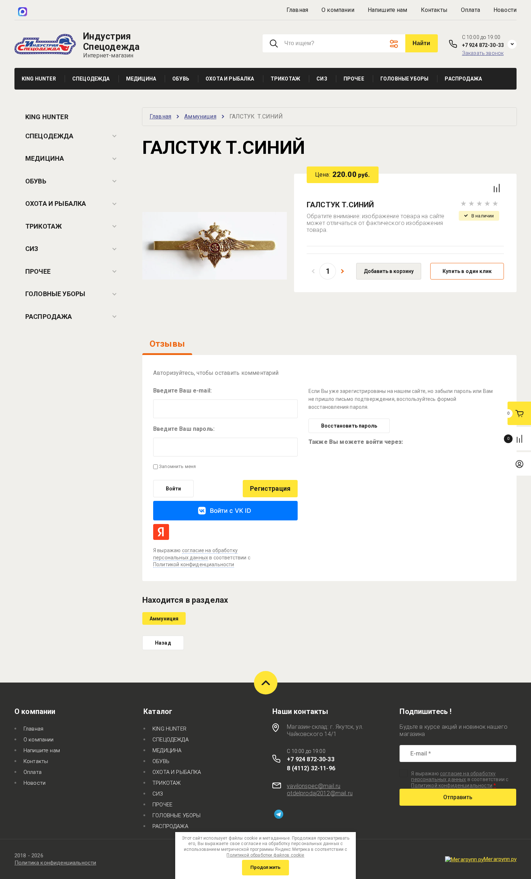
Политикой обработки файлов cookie (265, 855)
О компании (337, 10)
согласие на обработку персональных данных (453, 776)
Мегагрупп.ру (500, 859)
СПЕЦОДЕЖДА (49, 136)
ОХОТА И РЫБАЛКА (55, 203)
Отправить (457, 797)
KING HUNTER (46, 117)
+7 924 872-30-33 (483, 45)
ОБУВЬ (35, 181)
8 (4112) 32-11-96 (311, 768)
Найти (422, 43)
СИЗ (31, 248)
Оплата (470, 10)
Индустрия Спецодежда (111, 41)
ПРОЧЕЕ (38, 271)
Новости (505, 10)
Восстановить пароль (349, 426)
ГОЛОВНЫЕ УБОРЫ (55, 294)
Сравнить (497, 188)
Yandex (161, 532)
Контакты (434, 10)
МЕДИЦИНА (44, 158)
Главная (297, 10)
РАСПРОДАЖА (48, 316)
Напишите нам (387, 10)
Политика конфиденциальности (55, 862)
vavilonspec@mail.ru (313, 786)
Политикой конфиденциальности (193, 564)
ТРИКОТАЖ (43, 226)
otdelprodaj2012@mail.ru (320, 793)
